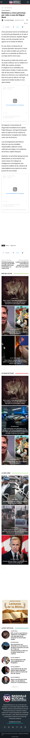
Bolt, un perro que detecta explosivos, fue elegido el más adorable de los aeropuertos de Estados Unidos (15, 302)
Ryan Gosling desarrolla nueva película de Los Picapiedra (15, 332)
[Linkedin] (12, 727)
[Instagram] (8, 727)
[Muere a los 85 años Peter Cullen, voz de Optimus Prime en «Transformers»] (6, 680)
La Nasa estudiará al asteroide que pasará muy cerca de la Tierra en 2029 (22, 264)
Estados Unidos (14, 559)
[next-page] (5, 368)
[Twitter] (25, 727)
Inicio (3, 7)
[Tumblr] (21, 727)
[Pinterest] (17, 727)
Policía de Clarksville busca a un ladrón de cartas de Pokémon (15, 502)
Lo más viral (14, 298)
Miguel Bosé (13, 245)
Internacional (15, 426)
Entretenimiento (8, 7)
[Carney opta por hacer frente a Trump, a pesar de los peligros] (15, 550)
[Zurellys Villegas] (3, 20)
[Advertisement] (15, 229)
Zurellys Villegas (9, 20)
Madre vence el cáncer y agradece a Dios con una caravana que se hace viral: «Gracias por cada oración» (15, 531)
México (7, 245)
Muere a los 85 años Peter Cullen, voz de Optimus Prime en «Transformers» (19, 681)
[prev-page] (2, 368)
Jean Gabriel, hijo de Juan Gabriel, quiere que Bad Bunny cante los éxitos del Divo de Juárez (15, 361)
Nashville (15, 499)
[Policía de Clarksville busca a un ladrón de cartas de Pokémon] (15, 490)
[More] (22, 27)
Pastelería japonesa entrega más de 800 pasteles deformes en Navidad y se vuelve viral (8, 265)
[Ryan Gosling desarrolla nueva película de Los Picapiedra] (15, 320)
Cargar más (14, 686)
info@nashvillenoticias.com (15, 723)
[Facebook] (4, 727)
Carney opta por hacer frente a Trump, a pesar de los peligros (15, 562)
